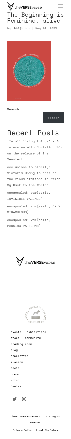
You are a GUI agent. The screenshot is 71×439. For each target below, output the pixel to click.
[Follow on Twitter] (15, 399)
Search (13, 109)
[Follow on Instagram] (24, 399)
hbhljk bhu (21, 28)
